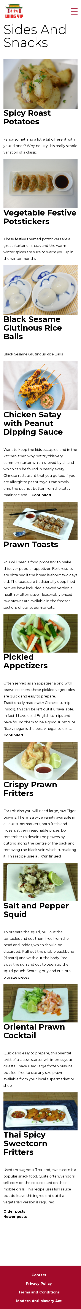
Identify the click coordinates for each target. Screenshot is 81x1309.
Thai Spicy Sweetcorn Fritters (25, 1143)
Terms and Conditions (39, 1292)
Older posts (14, 1211)
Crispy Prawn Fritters (30, 789)
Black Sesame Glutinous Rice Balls (32, 327)
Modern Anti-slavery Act (39, 1301)
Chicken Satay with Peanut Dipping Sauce (33, 423)
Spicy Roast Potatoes (27, 117)
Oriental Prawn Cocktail (34, 1031)
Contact (39, 1275)
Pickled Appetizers (25, 661)
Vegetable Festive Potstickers (39, 217)
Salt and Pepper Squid (36, 910)
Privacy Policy (39, 1284)
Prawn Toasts (30, 544)
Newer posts (15, 1217)
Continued (41, 495)
